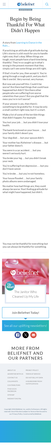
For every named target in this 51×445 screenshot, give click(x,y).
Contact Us (12, 378)
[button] (47, 4)
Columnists (12, 381)
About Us (11, 370)
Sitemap (10, 395)
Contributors (13, 385)
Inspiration (25, 10)
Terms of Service (33, 374)
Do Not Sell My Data (34, 378)
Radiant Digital (14, 399)
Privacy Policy (32, 370)
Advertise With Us (15, 374)
